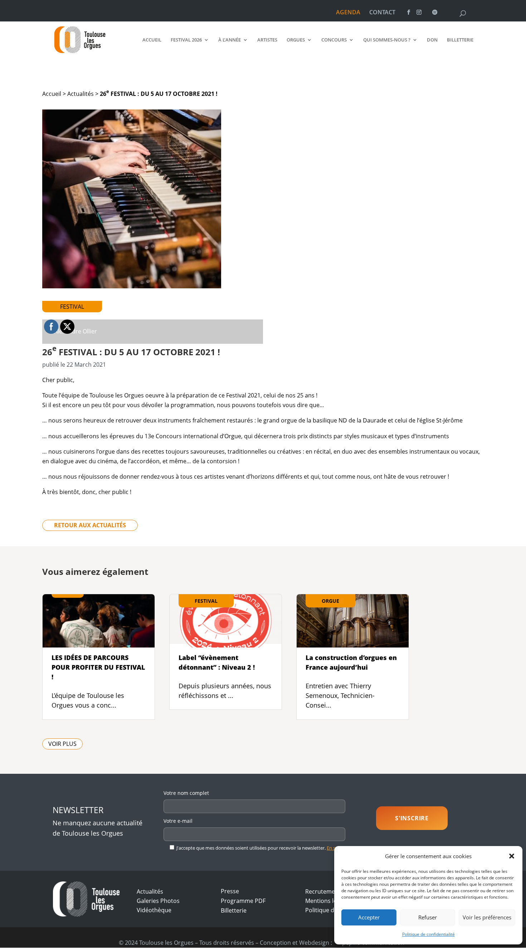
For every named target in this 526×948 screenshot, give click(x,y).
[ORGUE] (353, 642)
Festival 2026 (186, 40)
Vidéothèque (154, 910)
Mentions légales (328, 901)
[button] (511, 856)
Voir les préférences (487, 917)
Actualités (80, 94)
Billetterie (460, 40)
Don (432, 40)
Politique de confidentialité (428, 934)
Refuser (427, 917)
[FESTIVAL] (226, 642)
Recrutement (323, 891)
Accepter (369, 917)
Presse (230, 891)
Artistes (267, 40)
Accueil (151, 40)
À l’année (229, 40)
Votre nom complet (186, 793)
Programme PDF (243, 901)
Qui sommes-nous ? (386, 40)
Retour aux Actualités (90, 525)
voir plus (62, 744)
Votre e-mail (178, 820)
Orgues (296, 40)
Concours (334, 40)
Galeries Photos (158, 901)
